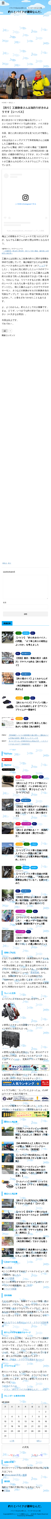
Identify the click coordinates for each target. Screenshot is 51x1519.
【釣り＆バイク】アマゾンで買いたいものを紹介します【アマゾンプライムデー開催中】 (31, 706)
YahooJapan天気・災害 (15, 1475)
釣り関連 (8, 1267)
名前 (4, 602)
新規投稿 (34, 972)
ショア (42, 265)
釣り (9, 563)
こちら (18, 1275)
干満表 (7, 1490)
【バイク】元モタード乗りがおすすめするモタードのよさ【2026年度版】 (32, 1214)
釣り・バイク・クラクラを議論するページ (24, 1359)
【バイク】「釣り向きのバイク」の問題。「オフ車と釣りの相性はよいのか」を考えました (31, 641)
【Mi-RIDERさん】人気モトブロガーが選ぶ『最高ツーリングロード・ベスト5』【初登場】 (32, 1146)
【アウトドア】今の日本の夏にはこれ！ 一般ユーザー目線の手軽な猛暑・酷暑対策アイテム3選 (31, 920)
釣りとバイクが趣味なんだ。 (25, 11)
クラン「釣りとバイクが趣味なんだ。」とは (25, 1389)
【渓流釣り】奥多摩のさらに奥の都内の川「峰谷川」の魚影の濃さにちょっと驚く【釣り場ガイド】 (31, 1252)
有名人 (4, 563)
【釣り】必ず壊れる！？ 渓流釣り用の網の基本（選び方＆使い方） (31, 833)
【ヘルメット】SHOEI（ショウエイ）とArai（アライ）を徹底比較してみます (31, 1184)
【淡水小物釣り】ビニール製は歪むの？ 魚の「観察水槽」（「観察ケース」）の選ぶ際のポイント (31, 941)
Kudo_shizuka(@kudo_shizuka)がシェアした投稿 (25, 231)
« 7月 (12, 1441)
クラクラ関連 (10, 1289)
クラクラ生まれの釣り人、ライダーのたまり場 (25, 1511)
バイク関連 (9, 1278)
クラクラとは (10, 1386)
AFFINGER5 (29, 1516)
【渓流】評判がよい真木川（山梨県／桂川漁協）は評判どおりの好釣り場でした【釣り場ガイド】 (31, 900)
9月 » (39, 1441)
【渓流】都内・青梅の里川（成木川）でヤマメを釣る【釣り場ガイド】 (31, 661)
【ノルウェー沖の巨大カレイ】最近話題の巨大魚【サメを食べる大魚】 (31, 1158)
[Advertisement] (25, 41)
